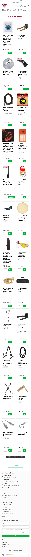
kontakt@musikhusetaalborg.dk (11, 485)
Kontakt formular (5, 511)
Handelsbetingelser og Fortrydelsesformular (12, 507)
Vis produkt (26, 88)
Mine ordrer (4, 542)
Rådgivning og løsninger (7, 502)
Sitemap (3, 516)
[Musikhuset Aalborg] (4, 5)
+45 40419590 (14, 481)
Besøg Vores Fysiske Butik (8, 500)
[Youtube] (5, 488)
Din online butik (5, 514)
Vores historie (5, 499)
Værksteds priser (5, 506)
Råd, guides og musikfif (7, 504)
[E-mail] (15, 526)
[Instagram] (8, 488)
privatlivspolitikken (21, 532)
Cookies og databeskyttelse (8, 513)
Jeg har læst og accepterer (15, 532)
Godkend (15, 535)
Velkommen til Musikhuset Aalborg (9, 495)
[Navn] (15, 523)
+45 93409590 (7, 481)
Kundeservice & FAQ (6, 509)
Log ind (3, 546)
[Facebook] (2, 488)
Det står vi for (5, 497)
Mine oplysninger (5, 544)
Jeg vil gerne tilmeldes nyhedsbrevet (13, 529)
